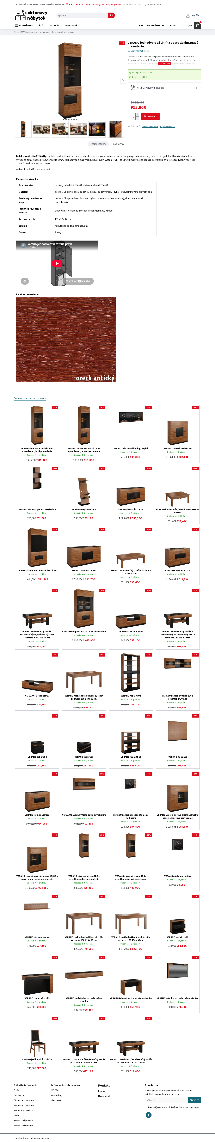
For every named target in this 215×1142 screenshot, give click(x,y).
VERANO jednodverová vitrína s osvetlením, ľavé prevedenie (37, 450)
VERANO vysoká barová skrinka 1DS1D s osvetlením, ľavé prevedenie (177, 816)
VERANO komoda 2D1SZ (177, 570)
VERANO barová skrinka (130, 509)
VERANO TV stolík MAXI (37, 695)
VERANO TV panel (177, 756)
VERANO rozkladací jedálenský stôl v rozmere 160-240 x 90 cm (84, 697)
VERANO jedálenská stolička (37, 1059)
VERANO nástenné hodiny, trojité (130, 448)
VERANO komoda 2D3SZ (37, 814)
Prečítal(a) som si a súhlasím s (173, 1107)
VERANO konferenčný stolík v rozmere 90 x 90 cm (177, 511)
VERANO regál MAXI (131, 695)
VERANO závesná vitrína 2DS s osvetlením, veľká (177, 697)
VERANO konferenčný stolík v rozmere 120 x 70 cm (131, 572)
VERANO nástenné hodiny (177, 875)
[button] (17, 81)
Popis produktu (98, 144)
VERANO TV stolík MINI (131, 631)
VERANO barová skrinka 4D (178, 448)
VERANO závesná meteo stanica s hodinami (130, 816)
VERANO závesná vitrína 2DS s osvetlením (84, 814)
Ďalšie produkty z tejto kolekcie (30, 398)
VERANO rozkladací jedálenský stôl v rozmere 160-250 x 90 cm (130, 939)
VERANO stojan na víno (84, 509)
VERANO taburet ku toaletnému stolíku (131, 998)
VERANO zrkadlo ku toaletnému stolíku (177, 998)
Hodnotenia (118, 144)
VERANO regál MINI (131, 756)
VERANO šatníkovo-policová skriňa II (37, 570)
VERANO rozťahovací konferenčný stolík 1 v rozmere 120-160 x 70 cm (84, 1061)
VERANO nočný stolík (178, 937)
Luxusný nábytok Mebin (138, 50)
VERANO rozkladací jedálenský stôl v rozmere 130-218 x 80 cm (84, 939)
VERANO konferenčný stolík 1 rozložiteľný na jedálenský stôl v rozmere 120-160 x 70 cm (37, 634)
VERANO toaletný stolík (37, 998)
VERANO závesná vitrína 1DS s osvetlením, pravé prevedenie (131, 877)
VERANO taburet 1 (84, 756)
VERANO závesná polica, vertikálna (37, 509)
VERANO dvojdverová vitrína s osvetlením (84, 631)
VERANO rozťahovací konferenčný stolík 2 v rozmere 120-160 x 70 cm (131, 1061)
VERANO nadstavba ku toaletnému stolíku (84, 1000)
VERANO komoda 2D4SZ (84, 570)
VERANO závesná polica (37, 937)
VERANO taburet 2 (37, 756)
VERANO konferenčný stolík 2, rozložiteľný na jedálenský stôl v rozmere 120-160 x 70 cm (177, 634)
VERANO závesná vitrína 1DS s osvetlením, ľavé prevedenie (84, 877)
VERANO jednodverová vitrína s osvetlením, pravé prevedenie (84, 450)
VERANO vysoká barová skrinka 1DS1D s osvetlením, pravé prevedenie (37, 877)
